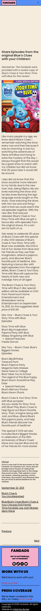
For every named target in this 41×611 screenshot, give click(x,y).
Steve (11, 511)
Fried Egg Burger (21, 609)
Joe (21, 508)
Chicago (12, 504)
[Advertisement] (20, 27)
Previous (6, 531)
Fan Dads (9, 3)
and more (25, 599)
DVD (20, 504)
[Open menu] (38, 2)
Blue (4, 501)
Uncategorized (15, 496)
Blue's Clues (14, 501)
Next (36, 540)
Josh (26, 508)
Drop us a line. (10, 583)
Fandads (13, 508)
